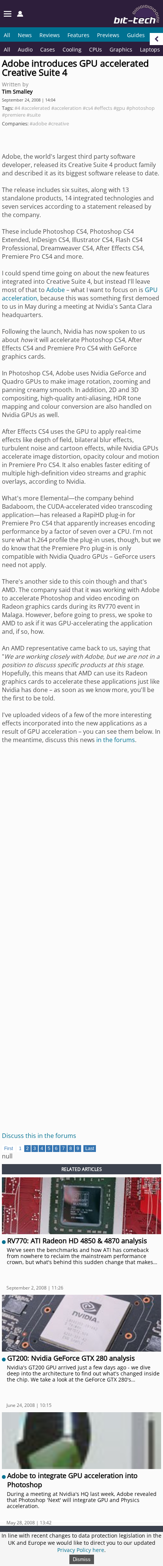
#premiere (13, 114)
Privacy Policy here (80, 1549)
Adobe (55, 290)
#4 (17, 108)
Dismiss (82, 1559)
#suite (34, 114)
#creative (58, 123)
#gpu (119, 108)
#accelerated (35, 108)
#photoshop (140, 108)
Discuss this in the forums (39, 1136)
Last (89, 1148)
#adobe (38, 123)
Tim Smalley (17, 91)
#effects (103, 108)
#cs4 (88, 108)
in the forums (115, 740)
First (8, 1148)
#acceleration (66, 108)
